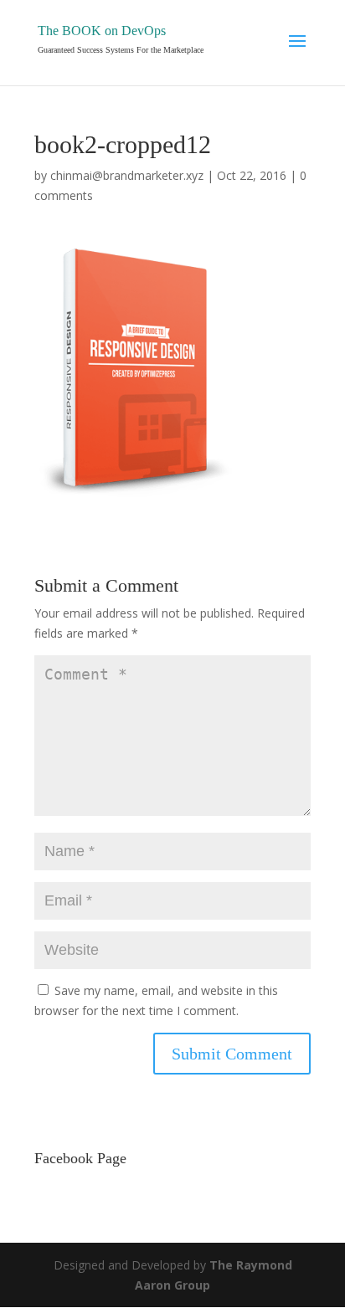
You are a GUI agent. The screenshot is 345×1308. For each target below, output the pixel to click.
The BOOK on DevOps (102, 30)
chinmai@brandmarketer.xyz (126, 175)
